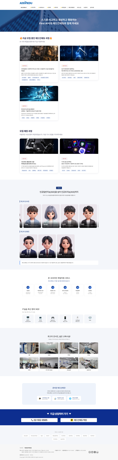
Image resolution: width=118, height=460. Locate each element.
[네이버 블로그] (97, 452)
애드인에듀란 (71, 7)
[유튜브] (92, 452)
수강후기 (85, 7)
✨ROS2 (55, 7)
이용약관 (21, 447)
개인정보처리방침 (28, 447)
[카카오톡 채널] (90, 452)
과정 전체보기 (24, 7)
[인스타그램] (95, 452)
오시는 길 (79, 7)
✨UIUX (49, 7)
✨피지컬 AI (63, 7)
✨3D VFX (32, 7)
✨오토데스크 (41, 7)
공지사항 (92, 7)
